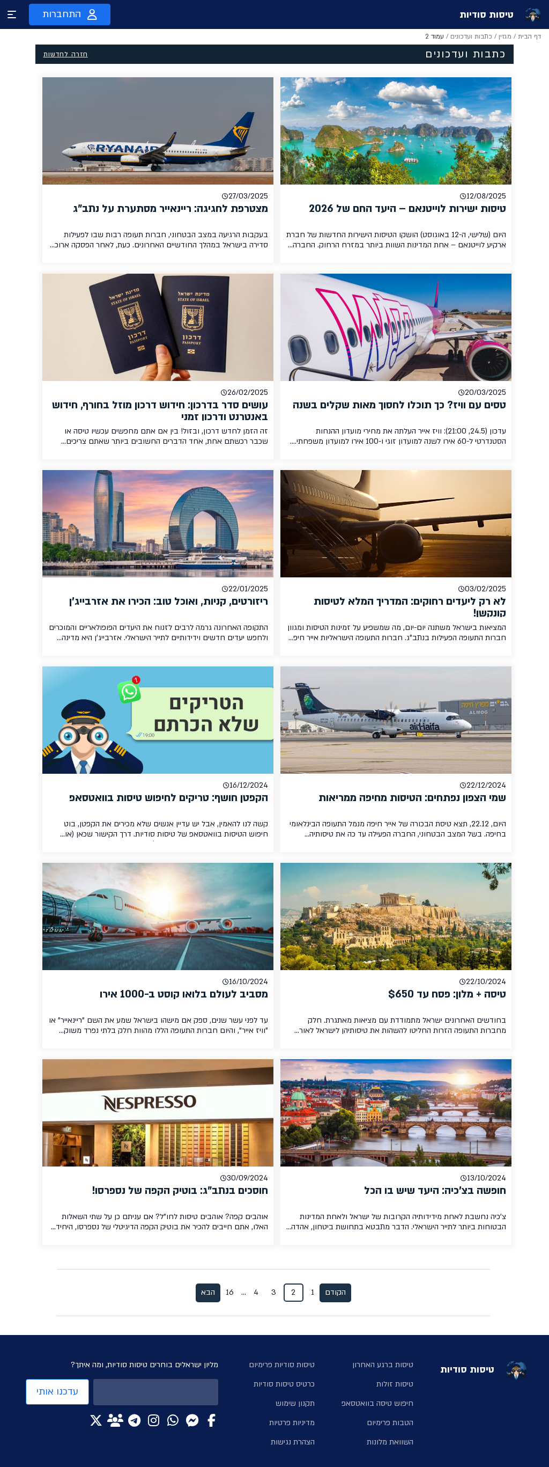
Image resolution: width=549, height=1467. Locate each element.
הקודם (335, 1292)
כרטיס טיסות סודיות (284, 1384)
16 (230, 1292)
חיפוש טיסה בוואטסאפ (377, 1403)
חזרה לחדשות (65, 54)
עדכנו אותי (57, 1391)
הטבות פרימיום (390, 1423)
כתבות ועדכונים (471, 36)
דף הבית (529, 36)
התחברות (61, 14)
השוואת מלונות (390, 1442)
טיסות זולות (394, 1384)
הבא (208, 1292)
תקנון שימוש (295, 1403)
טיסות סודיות (486, 15)
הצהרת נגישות (293, 1442)
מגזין (505, 36)
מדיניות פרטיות (292, 1423)
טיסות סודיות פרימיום (282, 1365)
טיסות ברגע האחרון (382, 1365)
